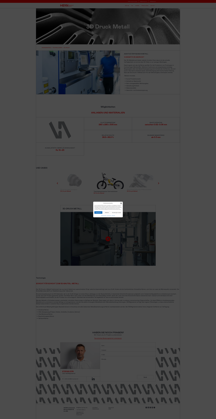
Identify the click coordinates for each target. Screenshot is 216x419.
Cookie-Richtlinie (104, 215)
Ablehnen (107, 212)
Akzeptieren (98, 212)
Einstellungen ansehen (116, 212)
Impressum (113, 215)
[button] (121, 203)
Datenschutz (109, 215)
